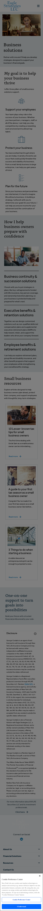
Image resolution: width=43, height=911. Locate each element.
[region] (21, 892)
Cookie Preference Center (21, 900)
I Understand (21, 906)
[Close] (39, 875)
